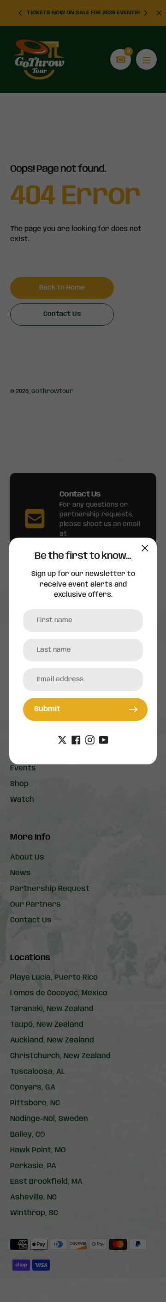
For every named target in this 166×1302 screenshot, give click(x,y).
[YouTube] (103, 740)
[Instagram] (90, 740)
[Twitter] (62, 740)
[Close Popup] (145, 548)
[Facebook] (76, 740)
